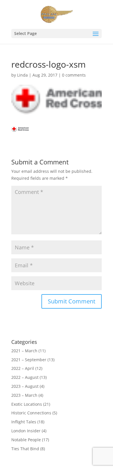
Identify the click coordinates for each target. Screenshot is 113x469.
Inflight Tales (23, 421)
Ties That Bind (25, 448)
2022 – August (25, 377)
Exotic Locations (26, 404)
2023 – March (24, 395)
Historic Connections (31, 413)
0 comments (74, 75)
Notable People (26, 439)
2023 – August (25, 386)
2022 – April (22, 368)
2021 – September (28, 359)
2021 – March (24, 350)
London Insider (26, 430)
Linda (22, 75)
